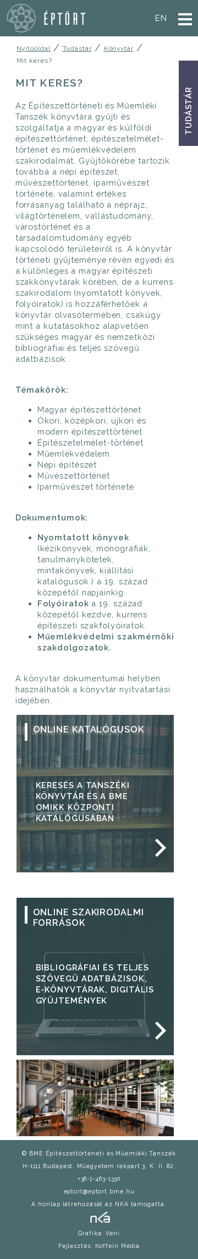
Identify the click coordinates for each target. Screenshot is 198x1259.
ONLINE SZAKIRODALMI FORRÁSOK (88, 917)
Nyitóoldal (33, 48)
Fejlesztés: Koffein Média (99, 1245)
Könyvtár (119, 48)
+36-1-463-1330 (99, 1178)
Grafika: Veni (99, 1233)
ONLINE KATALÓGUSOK (88, 729)
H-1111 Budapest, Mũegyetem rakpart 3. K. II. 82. (99, 1166)
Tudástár (188, 111)
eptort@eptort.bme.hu (99, 1191)
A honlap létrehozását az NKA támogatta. (98, 1204)
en (161, 18)
